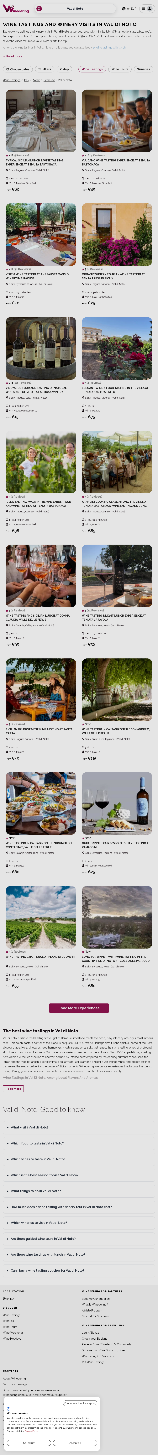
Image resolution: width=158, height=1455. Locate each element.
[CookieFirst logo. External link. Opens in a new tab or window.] (8, 1409)
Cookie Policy (31, 1431)
